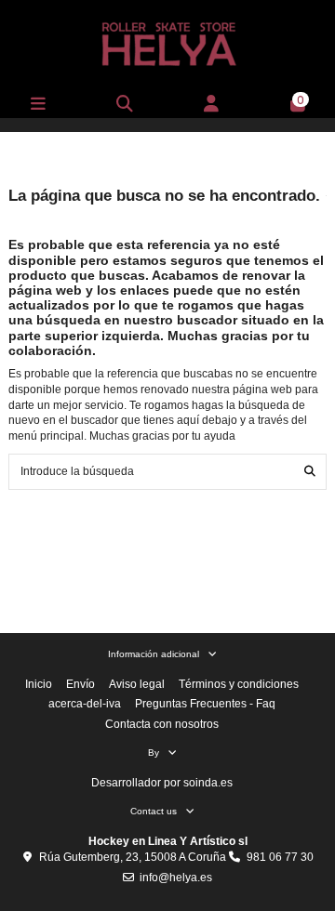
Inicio (38, 684)
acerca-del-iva (84, 703)
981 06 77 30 (280, 857)
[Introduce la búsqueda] (310, 472)
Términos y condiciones (239, 684)
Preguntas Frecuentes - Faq (205, 703)
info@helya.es (176, 877)
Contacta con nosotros (162, 724)
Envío (80, 684)
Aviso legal (137, 684)
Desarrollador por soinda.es (162, 782)
